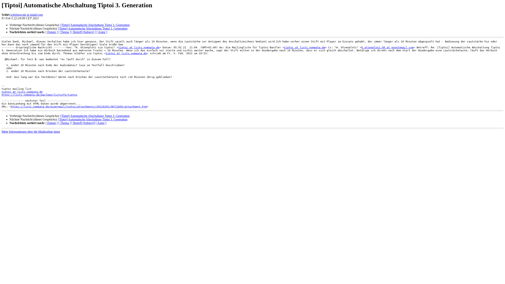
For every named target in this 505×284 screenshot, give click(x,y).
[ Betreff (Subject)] (83, 123)
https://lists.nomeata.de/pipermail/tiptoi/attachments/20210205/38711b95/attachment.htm (79, 106)
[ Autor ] (101, 32)
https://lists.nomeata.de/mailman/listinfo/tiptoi (39, 94)
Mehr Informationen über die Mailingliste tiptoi (31, 131)
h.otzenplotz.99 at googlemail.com (387, 47)
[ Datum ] (52, 32)
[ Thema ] (64, 32)
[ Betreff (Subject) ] (83, 32)
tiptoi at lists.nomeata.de (138, 47)
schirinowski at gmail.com (26, 14)
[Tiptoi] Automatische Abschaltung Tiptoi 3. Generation (95, 25)
